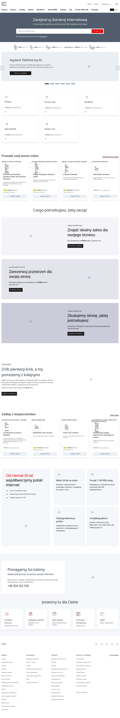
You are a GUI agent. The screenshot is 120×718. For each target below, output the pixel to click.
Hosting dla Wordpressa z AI (59, 669)
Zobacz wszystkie (81, 692)
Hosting (53, 665)
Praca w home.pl (6, 676)
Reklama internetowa (57, 696)
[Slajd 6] (73, 83)
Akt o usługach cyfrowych (9, 696)
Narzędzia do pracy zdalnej (110, 157)
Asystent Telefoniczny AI (58, 659)
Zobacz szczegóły (15, 180)
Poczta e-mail (55, 689)
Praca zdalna (80, 659)
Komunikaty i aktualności (33, 676)
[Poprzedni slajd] (2, 68)
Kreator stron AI (56, 692)
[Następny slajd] (118, 68)
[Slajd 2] (52, 83)
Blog (27, 679)
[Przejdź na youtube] (107, 644)
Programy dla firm (81, 686)
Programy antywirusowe (83, 662)
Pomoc (96, 4)
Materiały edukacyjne (32, 659)
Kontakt (4, 669)
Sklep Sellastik (55, 686)
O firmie (4, 665)
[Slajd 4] (63, 83)
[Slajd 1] (47, 83)
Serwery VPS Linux (57, 672)
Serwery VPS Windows (58, 676)
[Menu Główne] (6, 4)
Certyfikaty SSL (55, 679)
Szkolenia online (81, 676)
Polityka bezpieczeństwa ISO (10, 682)
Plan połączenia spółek (8, 706)
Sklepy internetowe (57, 682)
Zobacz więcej (114, 415)
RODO (3, 689)
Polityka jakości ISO (7, 686)
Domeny (53, 662)
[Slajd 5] (68, 83)
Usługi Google (80, 672)
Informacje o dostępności (9, 692)
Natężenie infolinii (7, 672)
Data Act (4, 699)
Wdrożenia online (81, 679)
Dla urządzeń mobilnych (83, 665)
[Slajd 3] (57, 83)
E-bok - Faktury (31, 662)
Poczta (90, 4)
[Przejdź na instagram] (117, 644)
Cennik (4, 659)
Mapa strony (5, 703)
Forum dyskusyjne (31, 672)
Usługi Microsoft (81, 669)
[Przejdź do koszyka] (116, 4)
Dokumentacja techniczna (34, 669)
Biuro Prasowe (6, 679)
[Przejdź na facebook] (112, 644)
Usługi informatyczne (57, 699)
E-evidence (5, 709)
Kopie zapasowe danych (83, 682)
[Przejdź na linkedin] (101, 644)
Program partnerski (32, 682)
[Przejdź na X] (96, 644)
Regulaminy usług (7, 662)
